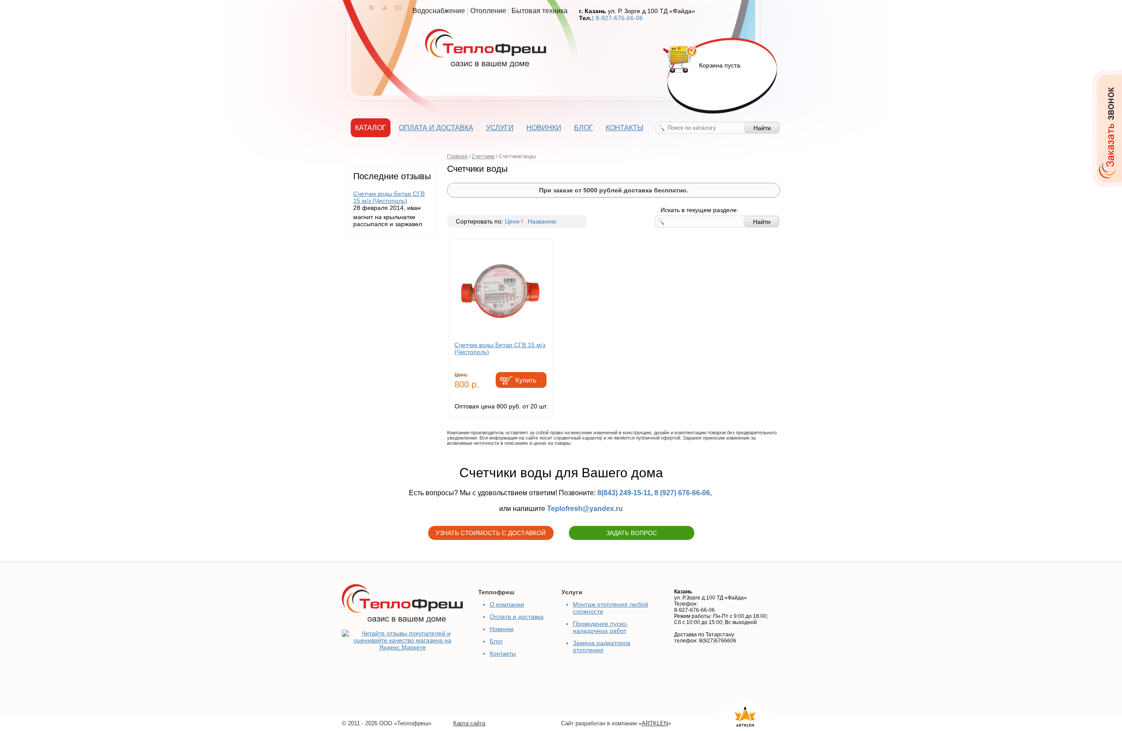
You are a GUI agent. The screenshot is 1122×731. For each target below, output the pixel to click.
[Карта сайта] (384, 7)
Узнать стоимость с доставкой (491, 532)
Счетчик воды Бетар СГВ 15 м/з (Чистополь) (389, 197)
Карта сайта (469, 723)
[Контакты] (398, 7)
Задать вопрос (631, 532)
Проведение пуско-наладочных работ (600, 627)
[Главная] (371, 7)
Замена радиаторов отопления (601, 646)
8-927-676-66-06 (619, 17)
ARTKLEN (655, 723)
